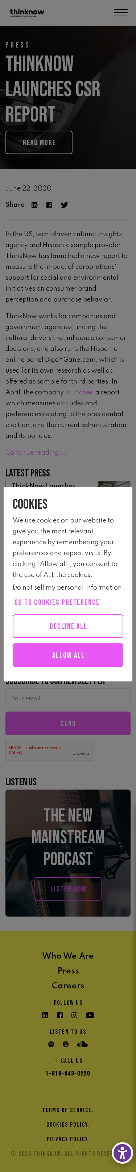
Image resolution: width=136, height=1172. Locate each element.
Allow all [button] (68, 655)
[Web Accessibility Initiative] (122, 1153)
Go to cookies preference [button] (57, 602)
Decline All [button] (68, 626)
